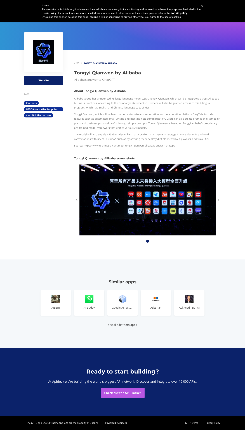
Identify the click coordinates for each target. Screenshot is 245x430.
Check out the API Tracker (122, 393)
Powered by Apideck (116, 422)
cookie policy (179, 13)
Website (44, 80)
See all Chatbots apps (122, 325)
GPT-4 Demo (191, 422)
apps (76, 63)
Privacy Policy (213, 422)
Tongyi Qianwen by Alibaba (100, 63)
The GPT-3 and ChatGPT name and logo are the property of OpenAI (62, 422)
